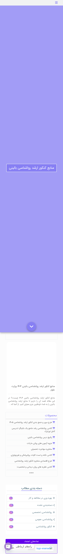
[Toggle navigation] (56, 3)
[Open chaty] (8, 546)
